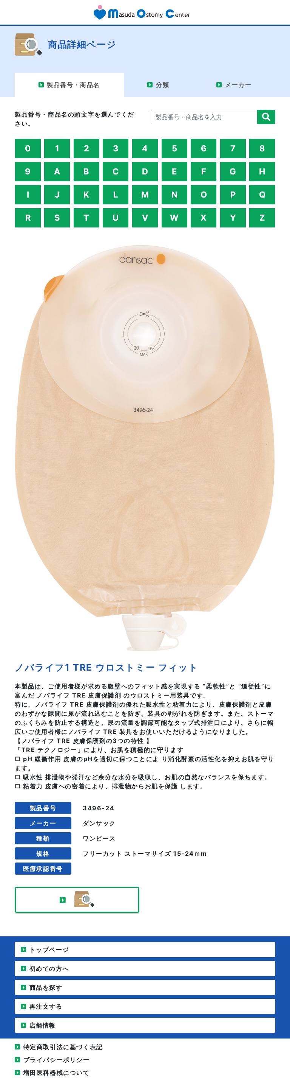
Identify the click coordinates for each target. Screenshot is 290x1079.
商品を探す (46, 987)
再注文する (46, 1006)
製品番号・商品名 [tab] (73, 85)
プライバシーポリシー (56, 1059)
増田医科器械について (56, 1072)
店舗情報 (42, 1025)
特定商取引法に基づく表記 (63, 1047)
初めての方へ (49, 968)
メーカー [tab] (238, 85)
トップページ (49, 949)
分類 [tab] (162, 85)
